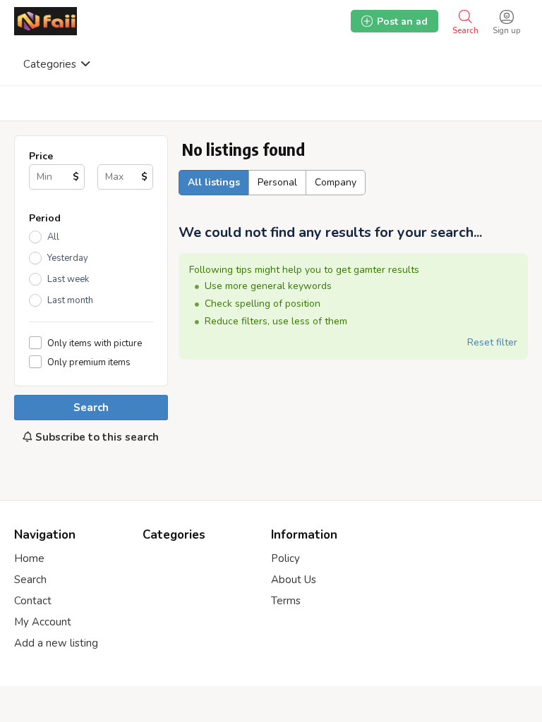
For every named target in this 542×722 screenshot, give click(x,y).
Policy (285, 558)
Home (29, 558)
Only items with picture (94, 343)
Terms (286, 600)
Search (91, 407)
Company (335, 182)
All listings (214, 182)
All (53, 237)
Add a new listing (56, 643)
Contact (33, 600)
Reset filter (492, 342)
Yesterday (67, 258)
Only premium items (89, 362)
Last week (68, 279)
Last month (70, 300)
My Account (42, 622)
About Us (293, 579)
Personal (277, 182)
